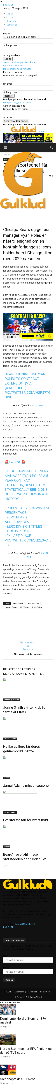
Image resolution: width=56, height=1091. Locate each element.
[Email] (30, 625)
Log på (9, 13)
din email (7, 83)
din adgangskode (11, 55)
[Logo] (23, 195)
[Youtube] (12, 4)
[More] (45, 625)
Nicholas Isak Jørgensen (28, 654)
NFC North (24, 607)
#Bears (18, 471)
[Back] (4, 30)
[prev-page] (4, 865)
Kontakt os (11, 24)
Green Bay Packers (11, 700)
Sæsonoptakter (10, 739)
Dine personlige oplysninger (17, 68)
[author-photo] (28, 649)
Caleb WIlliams (33, 603)
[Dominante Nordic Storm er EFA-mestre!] (28, 1009)
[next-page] (6, 865)
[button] (5, 147)
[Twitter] (9, 4)
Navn (5, 955)
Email (6, 967)
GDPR (8, 991)
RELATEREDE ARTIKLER (19, 669)
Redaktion (11, 21)
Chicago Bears (11, 607)
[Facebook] (4, 4)
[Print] (37, 625)
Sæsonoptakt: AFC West (17, 1079)
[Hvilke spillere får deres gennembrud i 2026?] (28, 728)
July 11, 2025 (36, 405)
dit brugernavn (10, 45)
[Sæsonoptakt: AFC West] (28, 1070)
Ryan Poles (37, 607)
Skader (6, 778)
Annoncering (20, 991)
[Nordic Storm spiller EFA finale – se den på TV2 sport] (28, 1039)
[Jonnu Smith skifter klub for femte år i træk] (28, 689)
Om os (9, 17)
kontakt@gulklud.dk (25, 924)
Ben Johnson (18, 603)
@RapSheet (15, 388)
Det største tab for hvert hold (25, 820)
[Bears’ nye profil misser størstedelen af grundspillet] (28, 836)
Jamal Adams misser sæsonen (27, 786)
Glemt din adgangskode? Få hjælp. (20, 62)
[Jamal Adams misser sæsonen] (28, 767)
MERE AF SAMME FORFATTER (23, 673)
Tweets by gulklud (12, 930)
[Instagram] (6, 4)
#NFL (46, 494)
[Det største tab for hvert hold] (28, 802)
